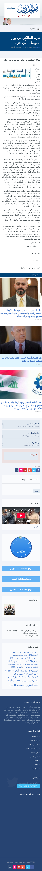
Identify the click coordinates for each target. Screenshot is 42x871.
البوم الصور (34, 757)
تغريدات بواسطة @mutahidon (29, 783)
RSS (36, 765)
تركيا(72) (18, 664)
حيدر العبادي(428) (17, 661)
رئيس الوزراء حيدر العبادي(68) (19, 658)
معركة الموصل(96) (19, 652)
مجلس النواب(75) (22, 655)
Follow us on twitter (27, 786)
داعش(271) (33, 661)
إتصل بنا (35, 769)
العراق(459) (12, 670)
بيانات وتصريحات (32, 748)
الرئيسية (37, 47)
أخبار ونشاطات (33, 744)
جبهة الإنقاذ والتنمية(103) (30, 664)
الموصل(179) (33, 671)
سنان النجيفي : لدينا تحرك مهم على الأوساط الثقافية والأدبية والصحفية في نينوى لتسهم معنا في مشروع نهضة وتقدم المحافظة (21, 313)
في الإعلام (34, 752)
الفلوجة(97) (24, 671)
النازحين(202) (16, 667)
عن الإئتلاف (34, 740)
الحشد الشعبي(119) (31, 674)
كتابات (36, 761)
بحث (36, 491)
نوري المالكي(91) (32, 652)
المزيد (36, 527)
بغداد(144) (26, 667)
